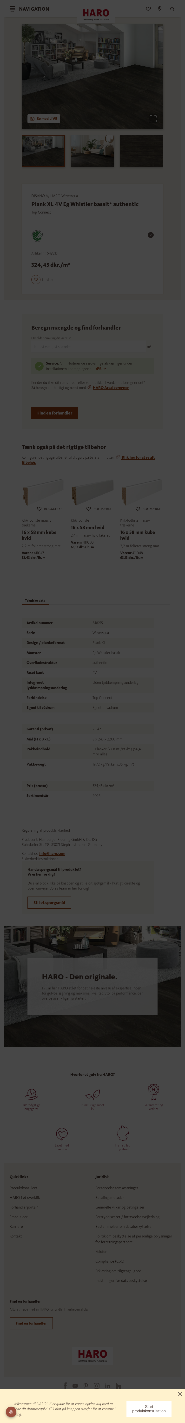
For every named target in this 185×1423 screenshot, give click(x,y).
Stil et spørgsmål (49, 902)
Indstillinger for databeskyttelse (121, 1280)
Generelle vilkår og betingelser (120, 1207)
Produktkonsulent (24, 1188)
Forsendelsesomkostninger (116, 1188)
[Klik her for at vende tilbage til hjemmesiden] (92, 1355)
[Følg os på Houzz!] (115, 1385)
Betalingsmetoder (109, 1197)
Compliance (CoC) (109, 1261)
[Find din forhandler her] (159, 9)
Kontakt (16, 1236)
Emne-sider (19, 1217)
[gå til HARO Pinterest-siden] (83, 1386)
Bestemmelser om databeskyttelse (123, 1226)
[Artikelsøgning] (170, 9)
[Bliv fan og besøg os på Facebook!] (62, 1385)
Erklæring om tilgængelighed (118, 1271)
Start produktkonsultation (149, 1409)
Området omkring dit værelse (51, 338)
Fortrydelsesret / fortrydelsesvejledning (127, 1217)
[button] (42, 279)
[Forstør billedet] (153, 118)
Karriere (16, 1226)
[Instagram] (93, 1385)
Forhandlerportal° (24, 1207)
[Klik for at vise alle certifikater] (151, 235)
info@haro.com (52, 853)
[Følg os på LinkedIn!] (104, 1386)
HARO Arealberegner (111, 387)
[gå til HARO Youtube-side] (72, 1386)
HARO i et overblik (25, 1197)
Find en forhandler (54, 413)
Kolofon (101, 1251)
